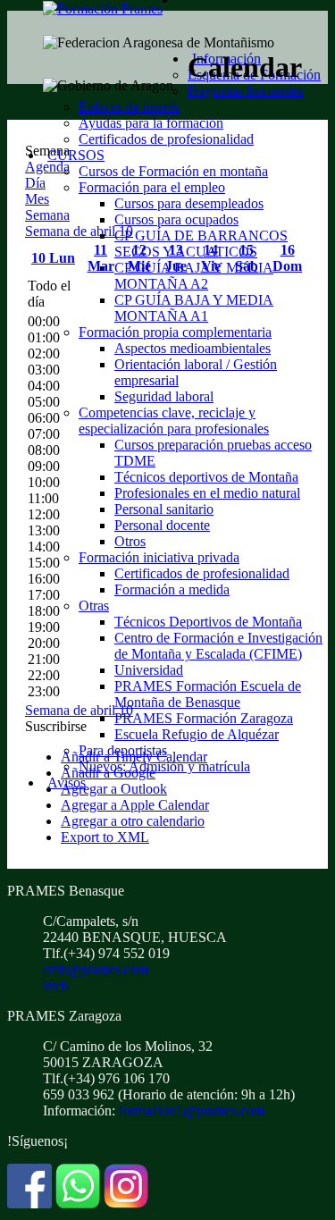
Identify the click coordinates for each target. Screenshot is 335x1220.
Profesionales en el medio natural (207, 493)
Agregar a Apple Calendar (135, 804)
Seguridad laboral (164, 396)
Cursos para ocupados (176, 219)
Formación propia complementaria (175, 332)
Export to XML (105, 837)
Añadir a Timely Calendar (134, 756)
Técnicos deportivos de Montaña (206, 476)
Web (56, 985)
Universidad (148, 669)
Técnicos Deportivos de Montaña (208, 621)
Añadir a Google (108, 772)
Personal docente (162, 525)
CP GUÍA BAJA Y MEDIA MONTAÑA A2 (193, 275)
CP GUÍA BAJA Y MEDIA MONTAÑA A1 (193, 308)
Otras (94, 605)
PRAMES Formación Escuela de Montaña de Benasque (207, 694)
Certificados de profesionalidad (166, 139)
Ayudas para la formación (151, 122)
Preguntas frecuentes (246, 90)
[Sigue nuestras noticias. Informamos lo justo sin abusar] (77, 1203)
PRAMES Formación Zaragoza (203, 718)
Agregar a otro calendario (133, 821)
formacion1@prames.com (191, 1110)
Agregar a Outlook (114, 788)
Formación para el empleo (152, 187)
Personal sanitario (164, 509)
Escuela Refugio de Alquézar (196, 734)
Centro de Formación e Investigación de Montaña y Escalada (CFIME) (218, 645)
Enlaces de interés (129, 106)
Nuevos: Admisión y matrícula (164, 766)
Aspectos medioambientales (192, 348)
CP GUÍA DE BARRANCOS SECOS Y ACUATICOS (201, 243)
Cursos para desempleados (189, 203)
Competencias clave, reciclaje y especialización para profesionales (174, 420)
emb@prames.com (95, 969)
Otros (130, 541)
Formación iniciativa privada (159, 557)
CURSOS (76, 155)
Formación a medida (172, 589)
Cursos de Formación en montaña (173, 171)
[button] (56, 726)
